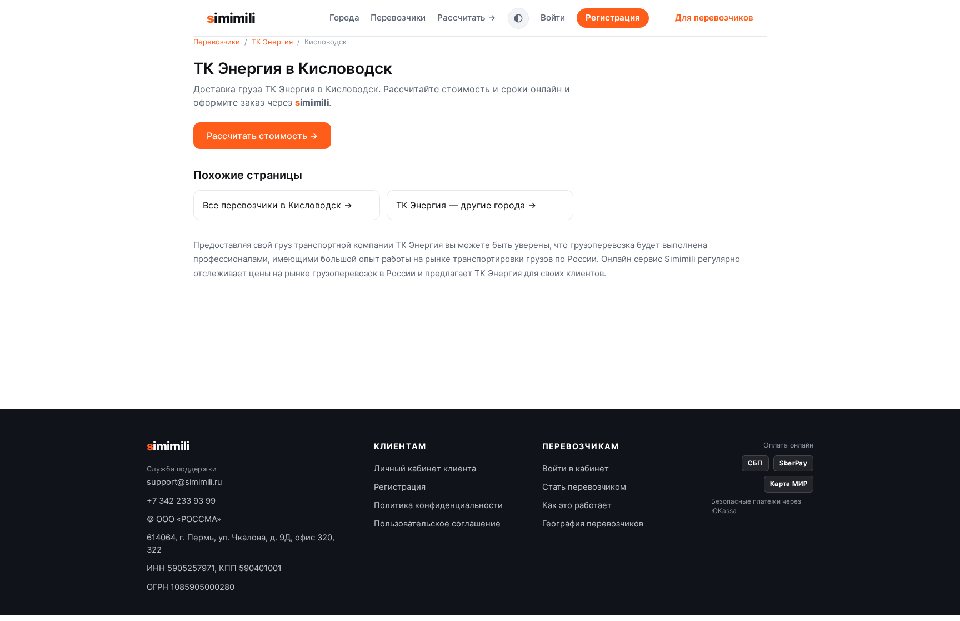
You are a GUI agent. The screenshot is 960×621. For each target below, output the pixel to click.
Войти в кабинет (575, 469)
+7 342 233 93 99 (181, 501)
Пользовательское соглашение (437, 524)
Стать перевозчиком (584, 487)
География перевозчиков (592, 524)
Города (344, 17)
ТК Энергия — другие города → (466, 205)
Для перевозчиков (714, 17)
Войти (553, 17)
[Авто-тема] (518, 18)
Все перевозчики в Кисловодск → (277, 205)
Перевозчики (398, 17)
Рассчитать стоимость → (262, 135)
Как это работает (577, 505)
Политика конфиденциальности (438, 505)
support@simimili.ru (184, 482)
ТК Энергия (272, 41)
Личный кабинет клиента (425, 469)
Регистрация (613, 17)
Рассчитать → (466, 17)
